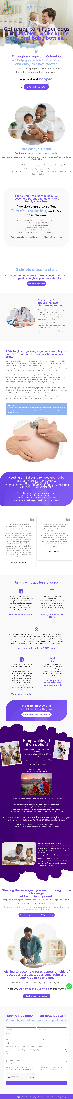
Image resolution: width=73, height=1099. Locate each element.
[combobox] (8, 1043)
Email (8, 1033)
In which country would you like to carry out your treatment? (27, 1047)
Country (40, 1040)
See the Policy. (52, 1069)
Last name (41, 1026)
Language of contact (13, 1060)
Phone (8, 1040)
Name (8, 1026)
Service (9, 1053)
